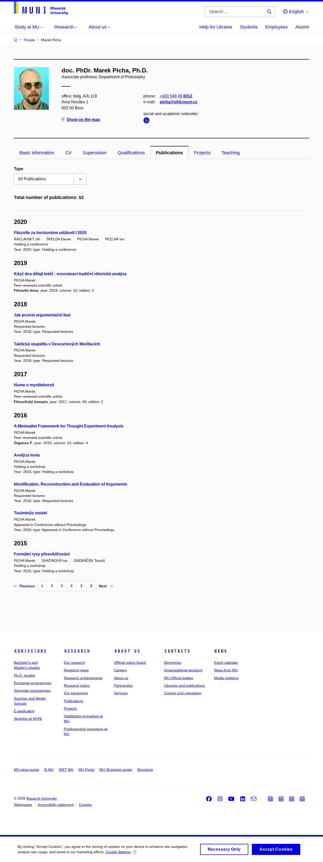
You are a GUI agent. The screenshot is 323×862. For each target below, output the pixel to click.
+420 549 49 (176, 96)
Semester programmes (32, 691)
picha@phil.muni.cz (178, 102)
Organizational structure (183, 670)
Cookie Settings (118, 852)
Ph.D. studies (24, 675)
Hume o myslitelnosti (34, 385)
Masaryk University (41, 798)
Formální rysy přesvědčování (42, 554)
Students (249, 27)
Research (77, 651)
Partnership (123, 685)
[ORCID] (147, 121)
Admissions (30, 651)
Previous (27, 586)
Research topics (77, 685)
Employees (276, 27)
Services (121, 693)
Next (103, 586)
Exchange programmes (32, 683)
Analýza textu (27, 455)
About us (127, 651)
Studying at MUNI (28, 719)
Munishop (145, 770)
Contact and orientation (182, 693)
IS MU (49, 770)
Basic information (36, 152)
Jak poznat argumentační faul (42, 315)
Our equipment (76, 693)
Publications (169, 152)
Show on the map (83, 119)
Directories (172, 663)
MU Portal (86, 770)
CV (68, 152)
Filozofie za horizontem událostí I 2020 (50, 233)
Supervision (94, 152)
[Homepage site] (41, 8)
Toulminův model (30, 513)
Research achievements (83, 678)
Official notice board (130, 663)
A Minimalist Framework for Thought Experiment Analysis (68, 426)
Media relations (226, 678)
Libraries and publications (184, 685)
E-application (24, 711)
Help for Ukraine (215, 27)
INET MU (66, 770)
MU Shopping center (115, 770)
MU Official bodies (178, 678)
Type (18, 169)
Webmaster (23, 805)
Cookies (85, 805)
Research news (76, 670)
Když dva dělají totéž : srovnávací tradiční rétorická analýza (70, 274)
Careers (120, 670)
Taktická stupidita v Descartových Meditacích (57, 344)
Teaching (231, 152)
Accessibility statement (56, 805)
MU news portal (26, 770)
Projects (202, 152)
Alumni (302, 27)
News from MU (226, 670)
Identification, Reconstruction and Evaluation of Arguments (70, 484)
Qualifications (131, 152)
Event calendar (226, 663)
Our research (74, 663)
